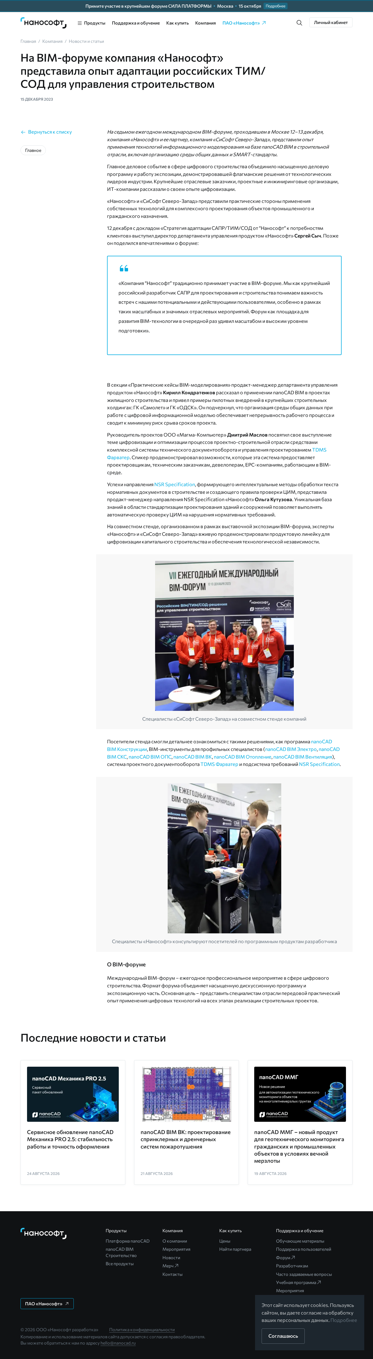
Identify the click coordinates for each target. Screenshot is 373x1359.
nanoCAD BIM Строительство (121, 1252)
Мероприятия (176, 1249)
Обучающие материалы (300, 1240)
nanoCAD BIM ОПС (150, 757)
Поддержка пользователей (303, 1249)
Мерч (168, 1265)
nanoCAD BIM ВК (192, 757)
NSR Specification (174, 484)
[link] (43, 23)
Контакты (172, 1274)
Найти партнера (235, 1249)
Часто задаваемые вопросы (304, 1274)
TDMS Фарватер (219, 764)
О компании (174, 1240)
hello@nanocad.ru (118, 1342)
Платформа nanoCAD (128, 1240)
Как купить (177, 22)
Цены (224, 1240)
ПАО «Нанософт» (241, 22)
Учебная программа (296, 1282)
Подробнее (343, 1320)
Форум (283, 1257)
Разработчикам (292, 1265)
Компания (205, 22)
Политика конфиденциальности (142, 1329)
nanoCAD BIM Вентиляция (302, 757)
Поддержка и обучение (136, 22)
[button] (299, 22)
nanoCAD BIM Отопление (242, 757)
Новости (171, 1257)
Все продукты (120, 1263)
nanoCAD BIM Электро (291, 749)
